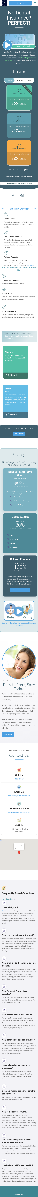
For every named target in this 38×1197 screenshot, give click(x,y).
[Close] (21, 845)
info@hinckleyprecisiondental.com (19, 795)
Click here (5, 911)
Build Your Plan (19, 433)
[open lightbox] (19, 42)
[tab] (9, 80)
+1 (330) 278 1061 (19, 779)
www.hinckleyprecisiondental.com (19, 812)
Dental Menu (19, 1194)
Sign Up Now (20, 3)
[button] (19, 852)
